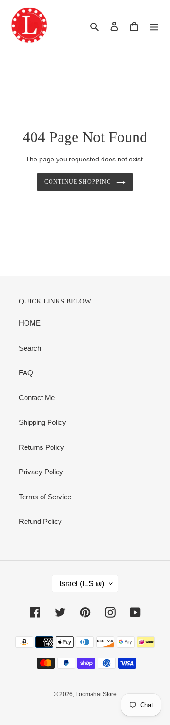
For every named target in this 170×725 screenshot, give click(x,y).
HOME (30, 323)
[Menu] (154, 26)
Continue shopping (78, 181)
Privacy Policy (41, 472)
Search (30, 348)
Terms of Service (45, 497)
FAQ (26, 373)
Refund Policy (40, 521)
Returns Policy (41, 447)
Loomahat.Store (96, 694)
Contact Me (37, 398)
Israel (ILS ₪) (82, 584)
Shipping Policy (42, 422)
